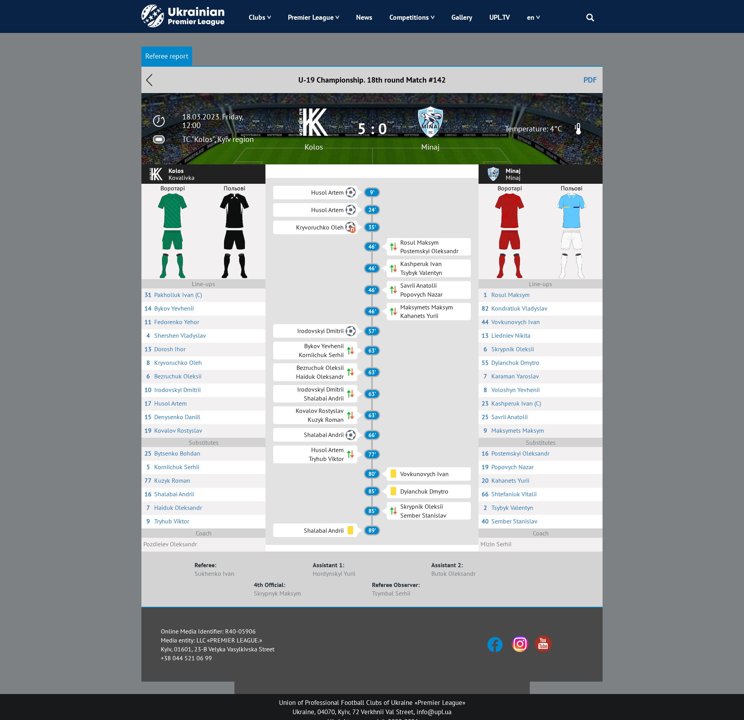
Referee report (166, 56)
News (364, 17)
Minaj (430, 147)
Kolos (314, 147)
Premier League (311, 17)
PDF (590, 80)
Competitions (409, 17)
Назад (149, 80)
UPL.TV (499, 17)
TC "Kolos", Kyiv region (218, 139)
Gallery (461, 17)
